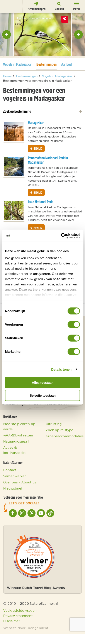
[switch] (74, 324)
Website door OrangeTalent (25, 628)
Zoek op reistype (59, 430)
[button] (6, 34)
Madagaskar (36, 122)
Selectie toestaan (43, 395)
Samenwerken (15, 476)
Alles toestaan (42, 382)
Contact (9, 470)
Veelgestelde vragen (20, 610)
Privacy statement (18, 615)
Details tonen (61, 369)
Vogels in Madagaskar (17, 64)
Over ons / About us (19, 482)
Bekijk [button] (37, 148)
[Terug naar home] (9, 6)
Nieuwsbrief (12, 488)
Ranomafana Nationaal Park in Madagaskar (48, 160)
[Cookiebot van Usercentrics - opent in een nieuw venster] (61, 235)
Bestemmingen (46, 64)
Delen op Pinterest (64, 19)
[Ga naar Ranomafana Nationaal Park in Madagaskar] (14, 167)
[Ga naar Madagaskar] (14, 131)
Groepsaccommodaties (64, 436)
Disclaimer (11, 621)
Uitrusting (54, 424)
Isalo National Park (40, 201)
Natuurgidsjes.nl (16, 441)
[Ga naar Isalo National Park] (14, 211)
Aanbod (66, 64)
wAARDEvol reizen (18, 435)
